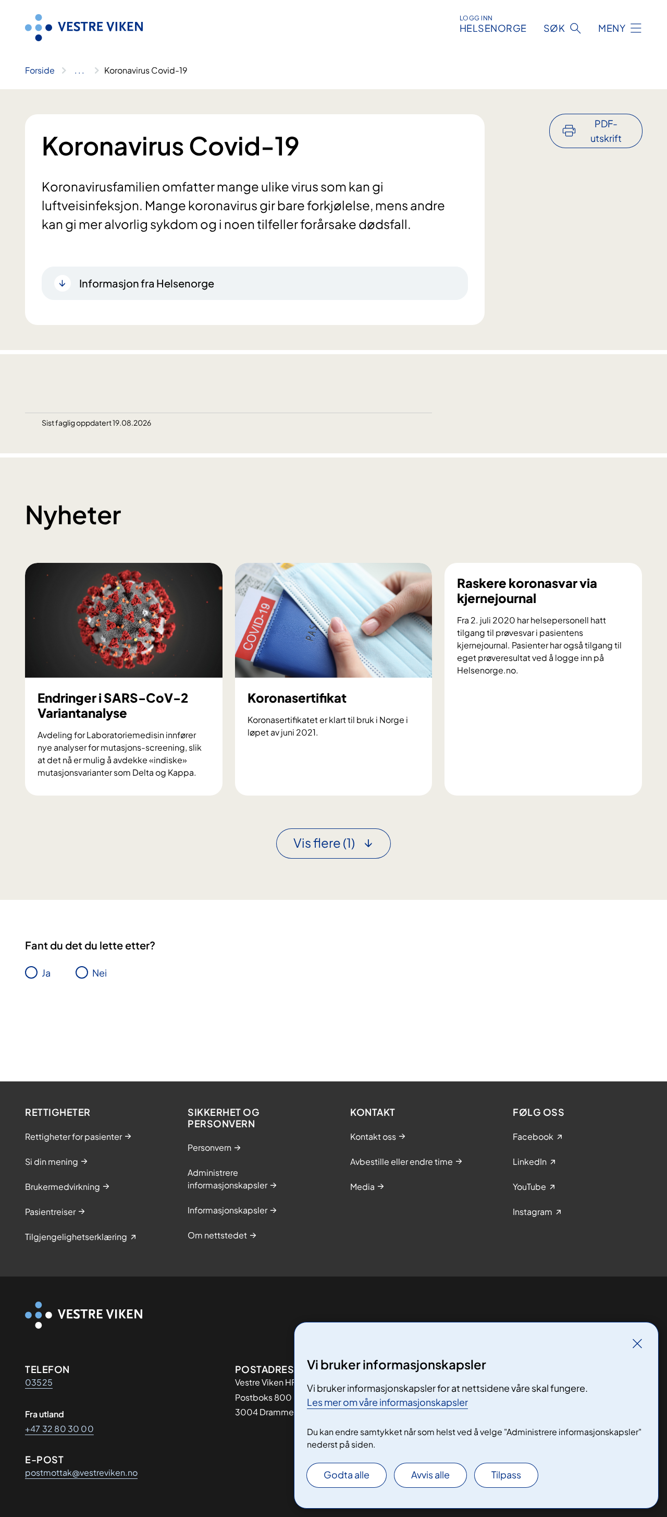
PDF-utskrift (606, 130)
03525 (39, 1382)
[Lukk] (637, 1343)
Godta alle (346, 1474)
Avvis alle (430, 1474)
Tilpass (506, 1474)
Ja (46, 973)
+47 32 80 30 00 (59, 1428)
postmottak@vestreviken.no (81, 1472)
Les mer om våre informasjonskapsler (387, 1402)
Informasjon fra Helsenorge (146, 283)
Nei (99, 973)
